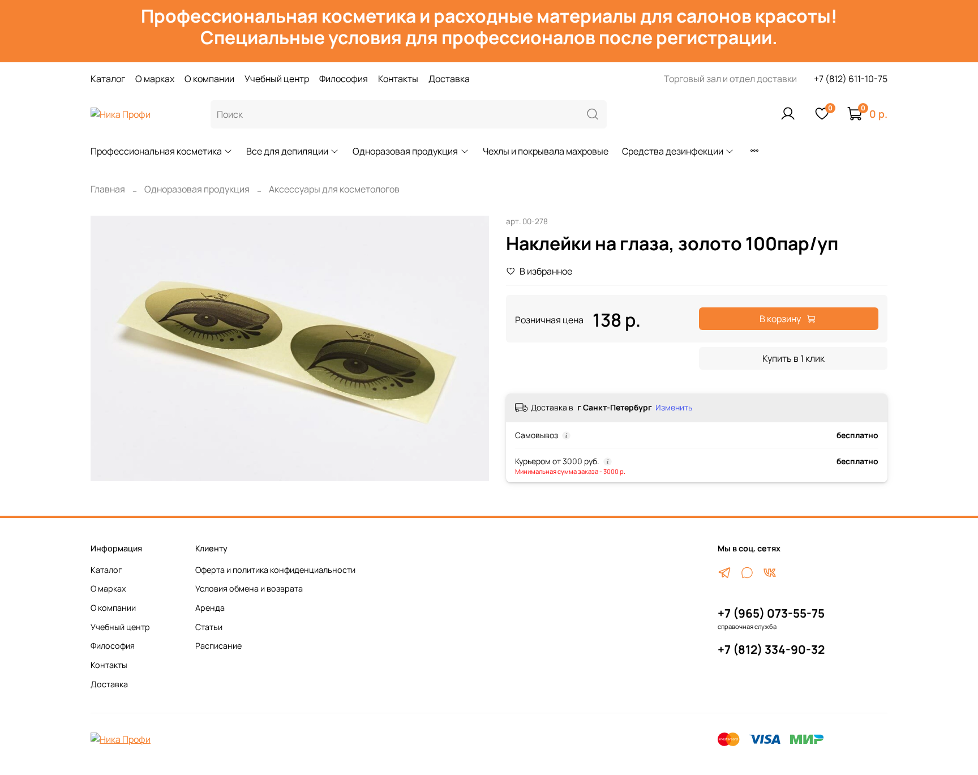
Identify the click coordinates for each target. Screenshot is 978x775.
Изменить (673, 408)
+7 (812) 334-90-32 (771, 649)
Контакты (398, 78)
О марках (154, 78)
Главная (108, 189)
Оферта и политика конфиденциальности (275, 569)
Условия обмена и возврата (249, 588)
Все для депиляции (287, 151)
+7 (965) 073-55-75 (771, 613)
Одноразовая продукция (405, 151)
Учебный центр (276, 78)
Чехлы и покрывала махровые (545, 151)
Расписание (218, 645)
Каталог (108, 78)
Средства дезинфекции (672, 151)
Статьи (208, 627)
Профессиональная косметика (156, 151)
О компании (209, 78)
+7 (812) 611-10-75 (850, 78)
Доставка (449, 78)
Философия (343, 78)
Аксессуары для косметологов (334, 189)
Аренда (210, 607)
